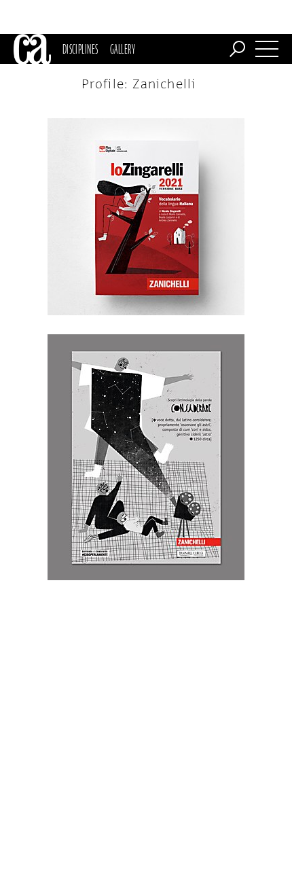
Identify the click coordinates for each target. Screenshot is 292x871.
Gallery (122, 48)
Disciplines (80, 48)
